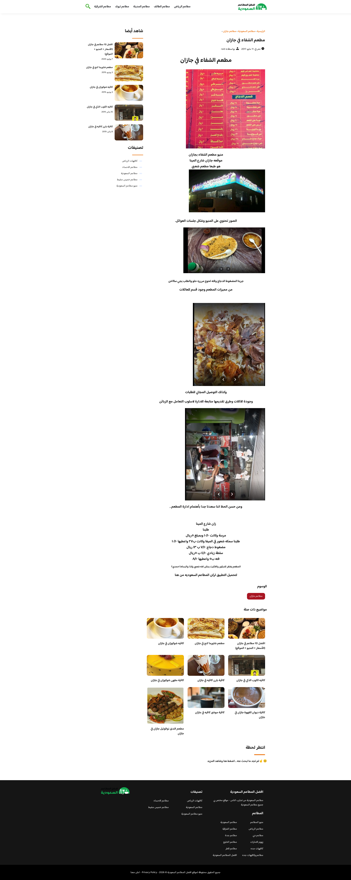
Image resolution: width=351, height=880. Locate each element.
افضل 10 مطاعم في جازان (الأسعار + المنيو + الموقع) (250, 646)
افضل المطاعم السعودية (225, 855)
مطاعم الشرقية (102, 6)
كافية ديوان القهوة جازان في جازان (250, 715)
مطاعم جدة (231, 835)
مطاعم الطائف (162, 6)
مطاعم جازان (256, 596)
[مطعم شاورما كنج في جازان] (129, 73)
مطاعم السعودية (129, 173)
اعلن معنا (135, 872)
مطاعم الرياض (182, 6)
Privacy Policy (149, 872)
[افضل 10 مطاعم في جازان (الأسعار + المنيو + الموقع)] (129, 50)
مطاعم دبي (258, 835)
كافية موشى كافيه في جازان (209, 712)
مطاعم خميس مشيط (127, 180)
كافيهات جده (257, 849)
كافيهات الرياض (129, 161)
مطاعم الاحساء (129, 167)
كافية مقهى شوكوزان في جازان (167, 680)
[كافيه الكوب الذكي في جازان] (129, 113)
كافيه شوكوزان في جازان (171, 643)
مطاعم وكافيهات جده (252, 855)
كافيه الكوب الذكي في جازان (250, 680)
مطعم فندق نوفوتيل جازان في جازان (167, 731)
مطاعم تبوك (122, 6)
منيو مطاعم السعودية (126, 186)
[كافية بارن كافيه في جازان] (129, 132)
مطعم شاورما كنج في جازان (209, 643)
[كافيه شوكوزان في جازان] (129, 93)
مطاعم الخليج (230, 842)
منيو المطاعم (256, 822)
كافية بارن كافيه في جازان (210, 680)
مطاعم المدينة (141, 6)
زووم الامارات (256, 842)
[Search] (87, 7)
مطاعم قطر (231, 849)
